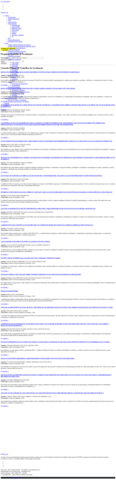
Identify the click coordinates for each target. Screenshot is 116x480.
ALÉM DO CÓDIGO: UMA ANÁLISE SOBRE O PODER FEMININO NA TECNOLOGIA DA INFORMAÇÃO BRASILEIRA (41, 274)
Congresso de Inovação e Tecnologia (18, 101)
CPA (9, 20)
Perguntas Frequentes (14, 87)
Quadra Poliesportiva (14, 40)
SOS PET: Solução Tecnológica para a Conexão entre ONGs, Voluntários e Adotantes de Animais (30, 258)
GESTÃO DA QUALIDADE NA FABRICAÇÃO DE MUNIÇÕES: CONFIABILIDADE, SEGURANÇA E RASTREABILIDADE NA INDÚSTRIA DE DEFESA (51, 175)
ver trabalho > (5, 85)
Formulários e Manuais (18, 90)
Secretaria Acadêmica (18, 35)
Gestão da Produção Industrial (16, 48)
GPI (15, 66)
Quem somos (11, 17)
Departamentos (12, 23)
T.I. (13, 36)
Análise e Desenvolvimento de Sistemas (19, 45)
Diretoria (14, 32)
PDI (9, 38)
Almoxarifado (16, 27)
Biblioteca (16, 28)
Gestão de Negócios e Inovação (17, 51)
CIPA (15, 30)
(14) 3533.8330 (5, 1)
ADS (15, 62)
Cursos (6, 43)
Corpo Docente (12, 22)
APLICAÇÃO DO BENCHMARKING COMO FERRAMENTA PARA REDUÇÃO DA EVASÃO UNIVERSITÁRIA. (38, 358)
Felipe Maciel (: (15, 477)
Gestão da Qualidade (14, 49)
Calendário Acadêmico (14, 59)
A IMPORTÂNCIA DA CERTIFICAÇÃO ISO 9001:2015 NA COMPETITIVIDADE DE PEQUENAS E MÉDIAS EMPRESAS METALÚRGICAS (47, 225)
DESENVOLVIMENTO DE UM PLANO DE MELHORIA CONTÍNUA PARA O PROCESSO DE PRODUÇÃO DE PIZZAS (40, 72)
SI (14, 74)
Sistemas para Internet (14, 56)
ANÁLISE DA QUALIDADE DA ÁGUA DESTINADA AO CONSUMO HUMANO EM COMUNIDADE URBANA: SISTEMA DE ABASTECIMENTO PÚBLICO (52, 393)
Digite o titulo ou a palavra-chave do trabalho (14, 58)
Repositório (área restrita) (15, 41)
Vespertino (15, 79)
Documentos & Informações (20, 84)
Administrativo (16, 25)
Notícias (6, 103)
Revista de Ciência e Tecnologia (17, 100)
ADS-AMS (15, 64)
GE (15, 71)
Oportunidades (16, 85)
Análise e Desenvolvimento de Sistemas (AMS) (21, 46)
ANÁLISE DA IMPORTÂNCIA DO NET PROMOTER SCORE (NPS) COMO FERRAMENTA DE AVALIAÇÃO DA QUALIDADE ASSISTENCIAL (48, 208)
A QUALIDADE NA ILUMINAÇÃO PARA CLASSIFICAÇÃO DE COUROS (25, 241)
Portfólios (14, 95)
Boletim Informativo (14, 19)
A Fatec (6, 15)
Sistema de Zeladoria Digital (9, 291)
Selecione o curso (6, 59)
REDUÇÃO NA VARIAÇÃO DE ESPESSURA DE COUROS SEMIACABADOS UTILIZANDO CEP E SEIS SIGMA (38, 88)
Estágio (14, 33)
